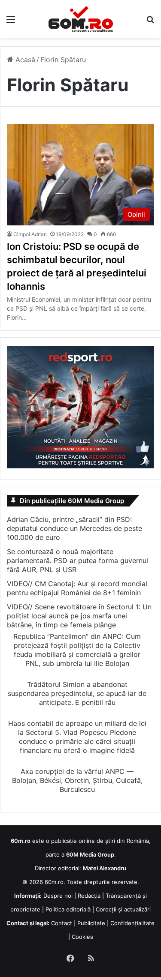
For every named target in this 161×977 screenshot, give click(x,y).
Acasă (24, 59)
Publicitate (91, 923)
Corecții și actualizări (123, 909)
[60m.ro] (81, 19)
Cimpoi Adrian (30, 234)
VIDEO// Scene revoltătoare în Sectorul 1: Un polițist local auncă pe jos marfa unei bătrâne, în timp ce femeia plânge (79, 615)
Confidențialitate (132, 923)
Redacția (89, 895)
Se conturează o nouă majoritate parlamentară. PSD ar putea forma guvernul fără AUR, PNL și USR (77, 560)
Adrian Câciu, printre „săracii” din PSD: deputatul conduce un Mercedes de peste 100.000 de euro (74, 528)
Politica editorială (68, 909)
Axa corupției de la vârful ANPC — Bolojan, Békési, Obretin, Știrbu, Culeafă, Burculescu (77, 780)
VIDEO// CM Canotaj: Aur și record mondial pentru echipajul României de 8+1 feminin (77, 588)
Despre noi (58, 895)
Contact (61, 923)
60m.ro (54, 881)
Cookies (82, 936)
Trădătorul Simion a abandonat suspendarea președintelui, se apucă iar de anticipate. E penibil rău (77, 693)
